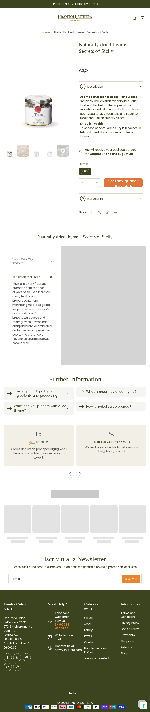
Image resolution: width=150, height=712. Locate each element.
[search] (134, 18)
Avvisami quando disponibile (123, 183)
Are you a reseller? (96, 658)
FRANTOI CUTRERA (80, 703)
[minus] (82, 182)
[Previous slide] (70, 474)
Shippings (127, 641)
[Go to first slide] (80, 474)
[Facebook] (8, 657)
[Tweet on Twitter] (99, 212)
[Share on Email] (115, 212)
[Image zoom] (37, 92)
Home (46, 32)
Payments (128, 635)
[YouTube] (27, 657)
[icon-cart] (142, 18)
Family (88, 630)
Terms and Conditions (128, 615)
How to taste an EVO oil (95, 650)
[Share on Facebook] (91, 212)
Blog (124, 653)
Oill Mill (88, 618)
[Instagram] (17, 657)
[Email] (8, 667)
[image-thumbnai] (10, 151)
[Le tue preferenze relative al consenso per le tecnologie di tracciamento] (143, 705)
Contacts (90, 642)
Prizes (88, 636)
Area (87, 624)
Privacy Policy (130, 623)
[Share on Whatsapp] (107, 212)
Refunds (126, 647)
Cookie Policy (130, 629)
